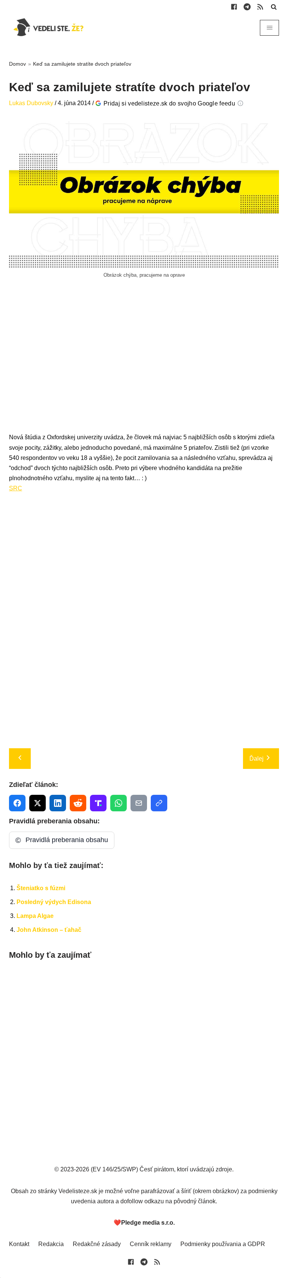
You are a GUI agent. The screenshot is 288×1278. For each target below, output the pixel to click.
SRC (15, 488)
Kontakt (19, 1244)
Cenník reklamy (150, 1244)
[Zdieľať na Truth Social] (98, 803)
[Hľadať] (273, 6)
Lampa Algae (35, 916)
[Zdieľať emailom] (138, 803)
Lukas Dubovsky (31, 103)
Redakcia (51, 1244)
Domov (17, 64)
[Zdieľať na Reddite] (78, 803)
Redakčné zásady (97, 1244)
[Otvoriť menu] (269, 28)
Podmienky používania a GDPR (222, 1244)
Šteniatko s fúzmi (40, 888)
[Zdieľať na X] (37, 803)
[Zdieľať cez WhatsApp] (118, 803)
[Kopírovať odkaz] (159, 803)
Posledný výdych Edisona (53, 902)
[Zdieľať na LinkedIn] (58, 803)
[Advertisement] (144, 363)
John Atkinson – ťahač (48, 930)
